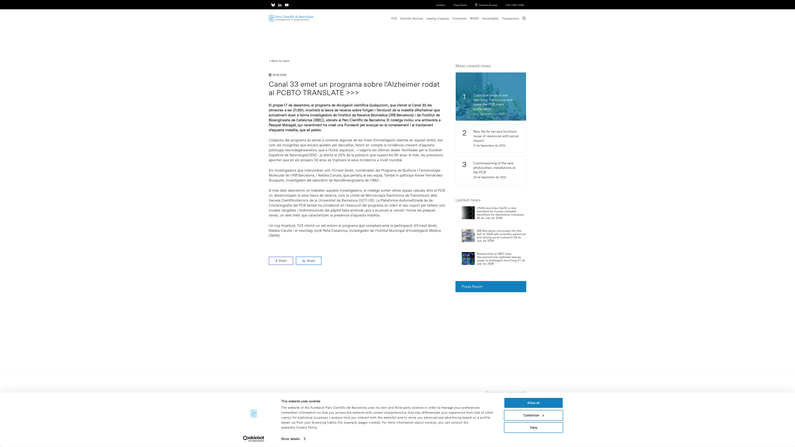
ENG (521, 5)
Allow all (533, 403)
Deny (533, 427)
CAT (508, 5)
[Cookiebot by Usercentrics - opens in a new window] (254, 439)
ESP (514, 5)
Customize (531, 415)
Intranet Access (488, 5)
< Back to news (279, 60)
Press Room (460, 5)
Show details (290, 439)
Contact (440, 5)
